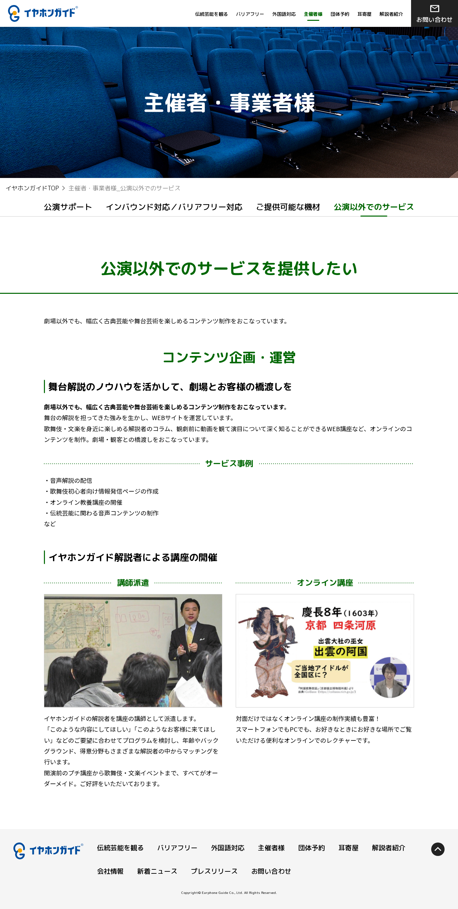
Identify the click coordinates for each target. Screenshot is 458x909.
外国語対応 (284, 14)
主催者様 (271, 847)
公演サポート (68, 207)
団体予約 (340, 14)
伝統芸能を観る (211, 14)
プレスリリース (214, 871)
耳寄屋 (364, 14)
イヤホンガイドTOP (32, 188)
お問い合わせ (434, 13)
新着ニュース (157, 871)
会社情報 (110, 871)
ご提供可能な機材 (288, 207)
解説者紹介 (391, 14)
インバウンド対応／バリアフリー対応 (174, 207)
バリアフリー (250, 14)
